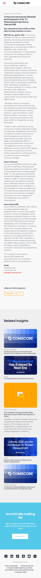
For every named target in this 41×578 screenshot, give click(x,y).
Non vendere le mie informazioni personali (19, 570)
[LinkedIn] (11, 557)
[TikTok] (17, 557)
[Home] (22, 3)
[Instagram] (23, 557)
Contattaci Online (21, 572)
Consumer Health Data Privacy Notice (19, 568)
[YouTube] (29, 557)
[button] (4, 3)
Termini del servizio (27, 566)
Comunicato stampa (12, 14)
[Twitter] (6, 557)
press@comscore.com (12, 273)
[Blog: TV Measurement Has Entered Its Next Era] (20, 365)
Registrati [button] (20, 536)
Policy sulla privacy (11, 566)
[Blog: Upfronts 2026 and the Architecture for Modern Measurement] (20, 446)
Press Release (10, 350)
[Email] (35, 557)
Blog (6, 376)
